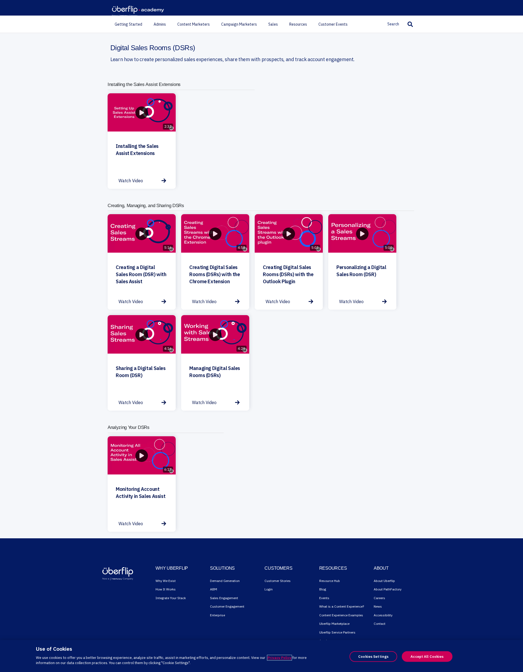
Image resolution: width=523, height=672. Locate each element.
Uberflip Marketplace (334, 624)
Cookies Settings (373, 656)
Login (268, 589)
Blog (322, 589)
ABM (213, 589)
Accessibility (383, 615)
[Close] (514, 656)
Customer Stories (277, 581)
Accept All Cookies (427, 656)
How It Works (166, 589)
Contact (379, 624)
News (378, 606)
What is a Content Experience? (341, 606)
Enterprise (217, 615)
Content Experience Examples (341, 615)
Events (324, 598)
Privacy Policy (279, 657)
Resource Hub (329, 581)
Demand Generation (225, 581)
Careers (379, 598)
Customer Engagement (227, 606)
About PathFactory (388, 589)
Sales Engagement (224, 598)
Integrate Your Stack (171, 598)
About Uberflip (384, 581)
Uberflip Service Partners (337, 632)
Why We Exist (166, 581)
